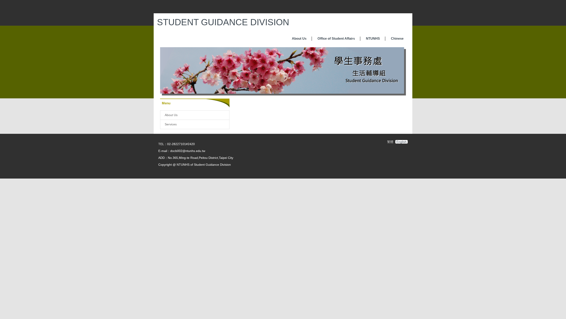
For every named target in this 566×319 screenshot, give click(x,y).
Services (171, 124)
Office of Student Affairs (336, 38)
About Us (299, 38)
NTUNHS (373, 38)
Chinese (397, 38)
